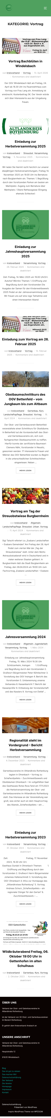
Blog (4, 1068)
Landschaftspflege (13, 414)
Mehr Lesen (27, 470)
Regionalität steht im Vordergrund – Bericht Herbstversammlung (25, 745)
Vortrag (27, 73)
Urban (36, 526)
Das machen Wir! (9, 1074)
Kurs (41, 410)
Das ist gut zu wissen (11, 1071)
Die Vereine (7, 1083)
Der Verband (7, 1080)
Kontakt (5, 1092)
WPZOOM (38, 1111)
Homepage (7, 1086)
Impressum (7, 1089)
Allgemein (35, 523)
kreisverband (13, 73)
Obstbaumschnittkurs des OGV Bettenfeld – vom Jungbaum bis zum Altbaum (25, 399)
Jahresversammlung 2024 (25, 637)
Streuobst (28, 153)
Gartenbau (33, 410)
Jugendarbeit (40, 643)
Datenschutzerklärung (11, 1077)
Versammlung (41, 153)
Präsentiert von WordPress (25, 1107)
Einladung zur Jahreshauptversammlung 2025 (25, 251)
